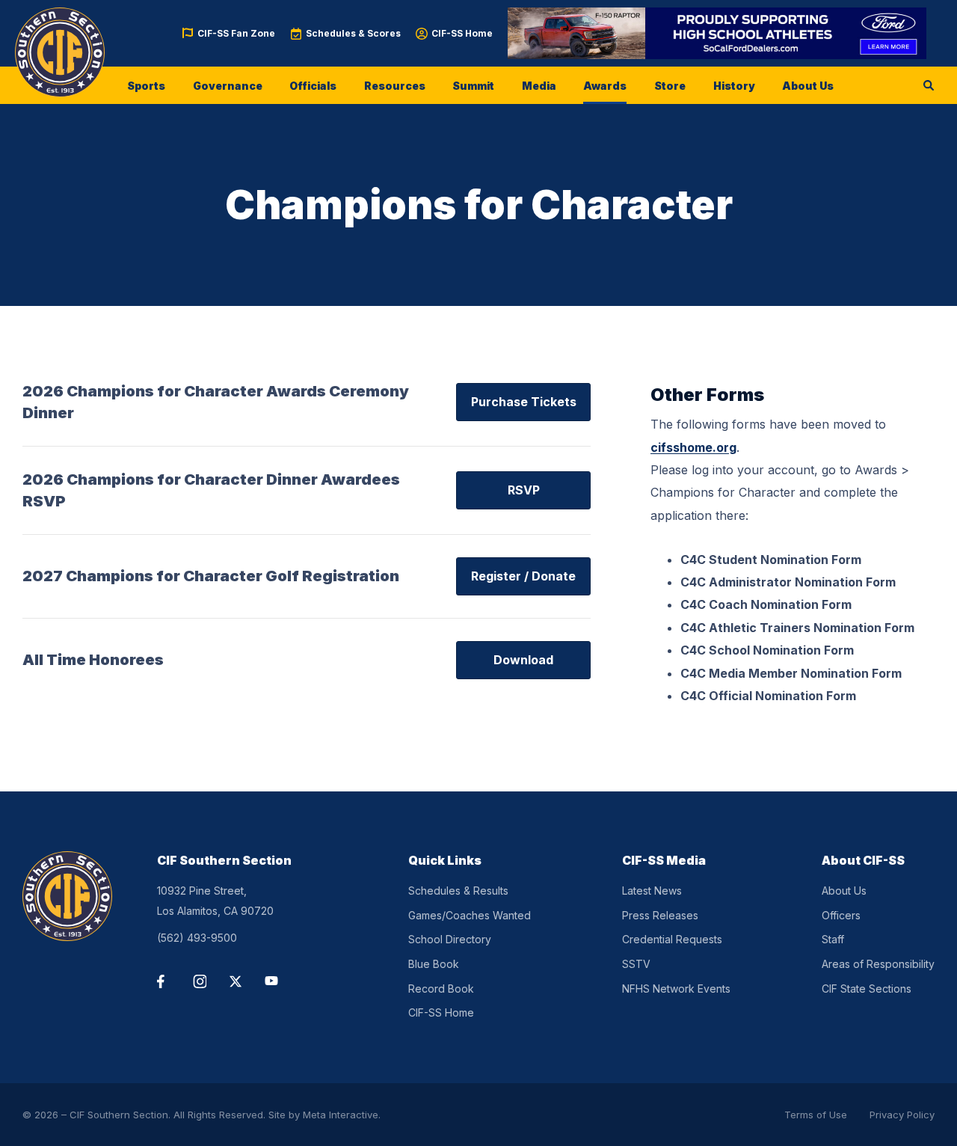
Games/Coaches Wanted (469, 915)
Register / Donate (523, 576)
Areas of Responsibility (878, 963)
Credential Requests (672, 939)
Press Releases (660, 915)
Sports (146, 85)
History (734, 85)
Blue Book (433, 963)
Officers (841, 915)
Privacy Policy (902, 1115)
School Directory (449, 939)
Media (539, 85)
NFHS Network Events (676, 988)
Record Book (441, 988)
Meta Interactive (340, 1115)
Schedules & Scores (353, 33)
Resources (394, 85)
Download (523, 659)
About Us (808, 85)
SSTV (636, 963)
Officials (312, 85)
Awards (605, 85)
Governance (227, 85)
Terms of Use (815, 1115)
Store (670, 85)
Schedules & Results (458, 890)
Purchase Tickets (523, 401)
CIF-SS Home (462, 33)
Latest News (652, 890)
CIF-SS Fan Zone (236, 33)
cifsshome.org (693, 447)
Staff (833, 939)
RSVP (524, 489)
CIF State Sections (866, 988)
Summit (473, 85)
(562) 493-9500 (197, 937)
